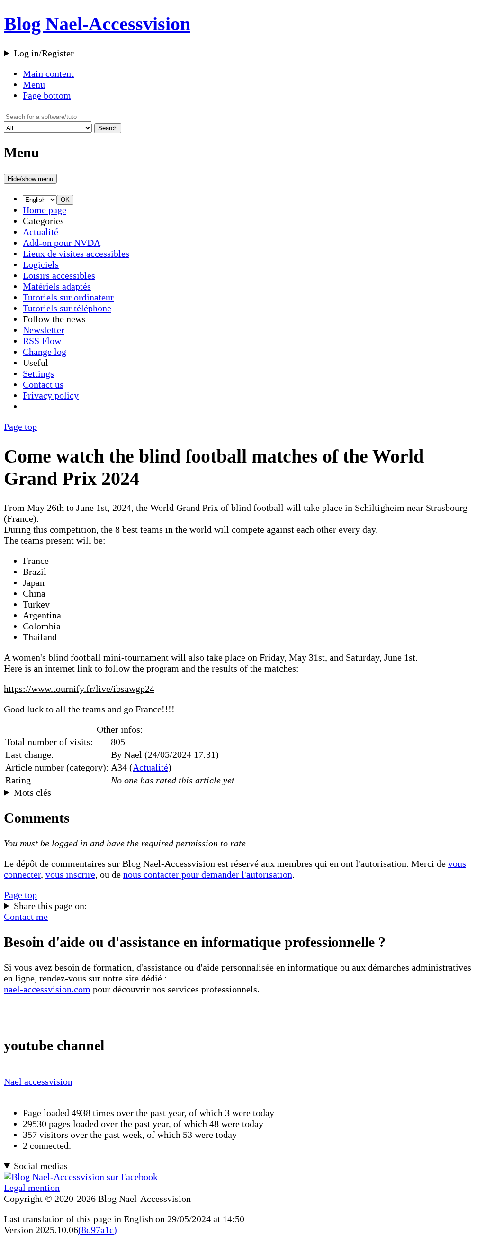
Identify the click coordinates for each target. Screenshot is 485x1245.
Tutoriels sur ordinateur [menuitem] (68, 297)
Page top (20, 426)
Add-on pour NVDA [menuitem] (61, 242)
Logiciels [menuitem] (41, 264)
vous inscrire (70, 874)
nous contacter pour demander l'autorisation (207, 874)
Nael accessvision (38, 1081)
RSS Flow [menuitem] (42, 341)
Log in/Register (44, 53)
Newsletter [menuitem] (43, 330)
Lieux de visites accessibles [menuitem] (76, 253)
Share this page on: (50, 905)
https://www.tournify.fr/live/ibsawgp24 (79, 688)
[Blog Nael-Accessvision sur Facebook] (81, 1177)
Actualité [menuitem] (40, 232)
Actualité (150, 767)
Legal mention (32, 1187)
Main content (48, 73)
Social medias (41, 1166)
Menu (34, 84)
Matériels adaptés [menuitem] (57, 286)
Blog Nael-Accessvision (97, 24)
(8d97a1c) (97, 1230)
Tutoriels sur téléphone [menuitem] (67, 308)
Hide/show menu (30, 178)
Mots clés (32, 792)
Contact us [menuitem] (43, 384)
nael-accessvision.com (47, 989)
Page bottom (47, 95)
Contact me (26, 916)
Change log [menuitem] (44, 351)
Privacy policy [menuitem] (51, 395)
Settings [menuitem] (38, 373)
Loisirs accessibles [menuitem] (59, 275)
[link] (252, 210)
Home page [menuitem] (44, 210)
